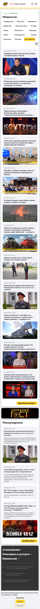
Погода (33, 35)
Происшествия (21, 26)
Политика (20, 21)
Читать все (28, 541)
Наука (6, 30)
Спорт (6, 35)
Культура (32, 30)
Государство (8, 21)
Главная (6, 13)
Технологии (18, 30)
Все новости (29, 39)
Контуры (18, 39)
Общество (7, 26)
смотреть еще (26, 403)
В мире (33, 26)
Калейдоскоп (20, 35)
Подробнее (20, 598)
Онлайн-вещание (20, 4)
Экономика (32, 21)
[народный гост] (20, 413)
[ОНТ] (5, 4)
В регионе (7, 39)
